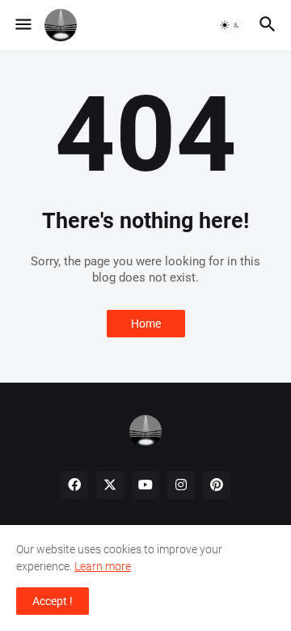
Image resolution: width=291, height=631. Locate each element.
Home (146, 323)
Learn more (102, 566)
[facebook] (74, 485)
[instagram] (181, 485)
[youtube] (145, 485)
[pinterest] (216, 485)
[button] (22, 25)
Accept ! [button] (52, 601)
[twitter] (110, 485)
